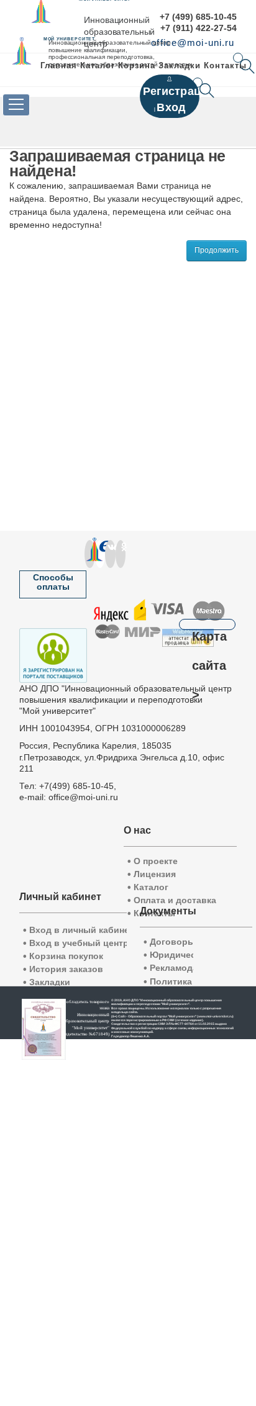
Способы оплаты (53, 582)
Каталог (97, 65)
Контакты (225, 65)
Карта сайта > (209, 629)
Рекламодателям (184, 968)
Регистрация (179, 91)
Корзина (136, 65)
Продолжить (216, 250)
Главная (58, 65)
